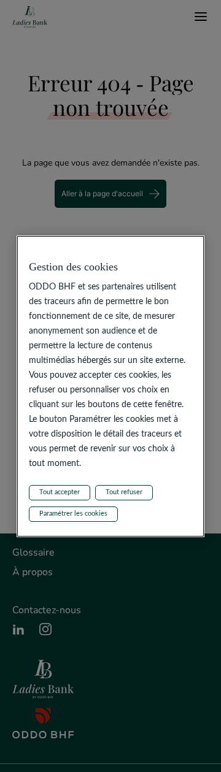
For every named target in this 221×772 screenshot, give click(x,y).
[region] (110, 386)
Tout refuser (124, 492)
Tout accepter (59, 492)
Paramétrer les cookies (73, 513)
